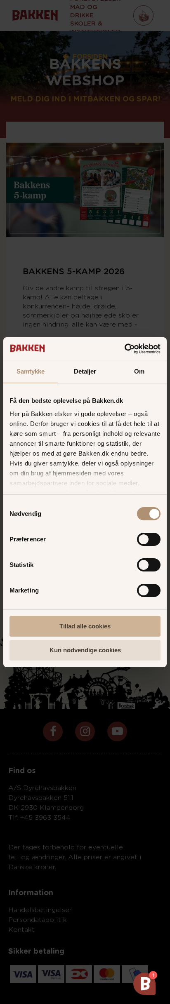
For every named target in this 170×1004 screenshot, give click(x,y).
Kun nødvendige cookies (85, 650)
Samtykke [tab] (31, 371)
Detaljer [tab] (85, 371)
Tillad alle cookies (85, 626)
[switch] (149, 540)
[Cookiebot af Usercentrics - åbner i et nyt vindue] (124, 348)
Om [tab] (139, 371)
